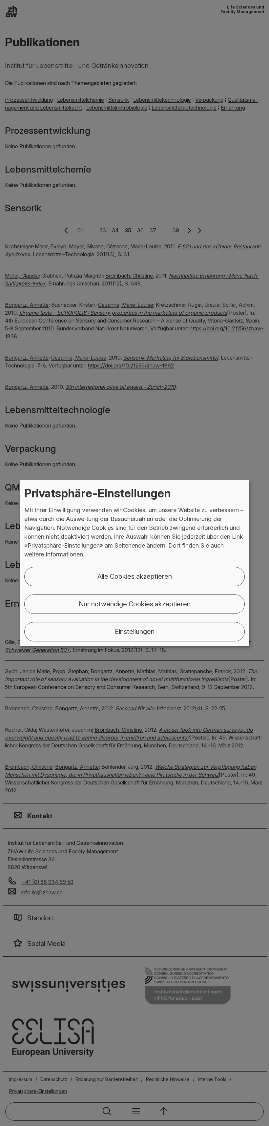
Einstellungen (135, 632)
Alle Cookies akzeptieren (134, 576)
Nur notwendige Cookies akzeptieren (135, 604)
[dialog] (134, 563)
